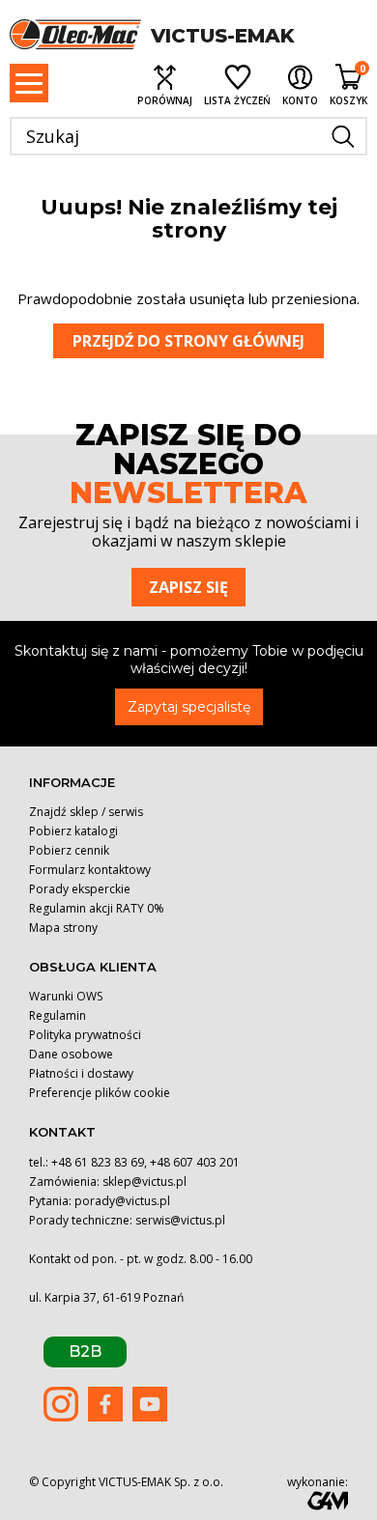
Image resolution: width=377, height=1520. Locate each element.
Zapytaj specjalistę (189, 707)
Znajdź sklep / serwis (86, 811)
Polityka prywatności (85, 1035)
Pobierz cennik (69, 850)
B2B (85, 1351)
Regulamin (57, 1015)
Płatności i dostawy (81, 1073)
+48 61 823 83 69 (97, 1162)
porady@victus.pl (122, 1201)
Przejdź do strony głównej (188, 341)
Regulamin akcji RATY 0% (96, 908)
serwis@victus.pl (180, 1220)
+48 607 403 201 (195, 1162)
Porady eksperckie (79, 889)
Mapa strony (63, 927)
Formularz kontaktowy (90, 869)
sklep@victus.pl (144, 1181)
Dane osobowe (71, 1054)
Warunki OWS (65, 996)
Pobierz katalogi (73, 831)
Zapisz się (188, 587)
